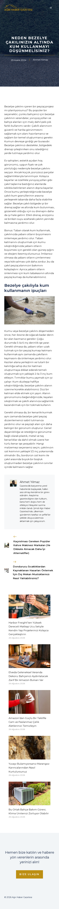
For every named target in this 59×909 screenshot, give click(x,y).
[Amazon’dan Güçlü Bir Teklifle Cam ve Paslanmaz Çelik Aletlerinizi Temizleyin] (29, 711)
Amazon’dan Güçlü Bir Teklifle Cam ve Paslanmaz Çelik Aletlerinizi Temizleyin (27, 722)
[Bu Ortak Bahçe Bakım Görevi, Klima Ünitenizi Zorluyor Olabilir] (29, 803)
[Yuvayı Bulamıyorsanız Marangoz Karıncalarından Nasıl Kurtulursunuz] (29, 757)
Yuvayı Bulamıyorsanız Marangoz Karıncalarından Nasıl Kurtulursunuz (29, 767)
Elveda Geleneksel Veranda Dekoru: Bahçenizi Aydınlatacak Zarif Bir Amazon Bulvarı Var (28, 676)
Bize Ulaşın (29, 874)
